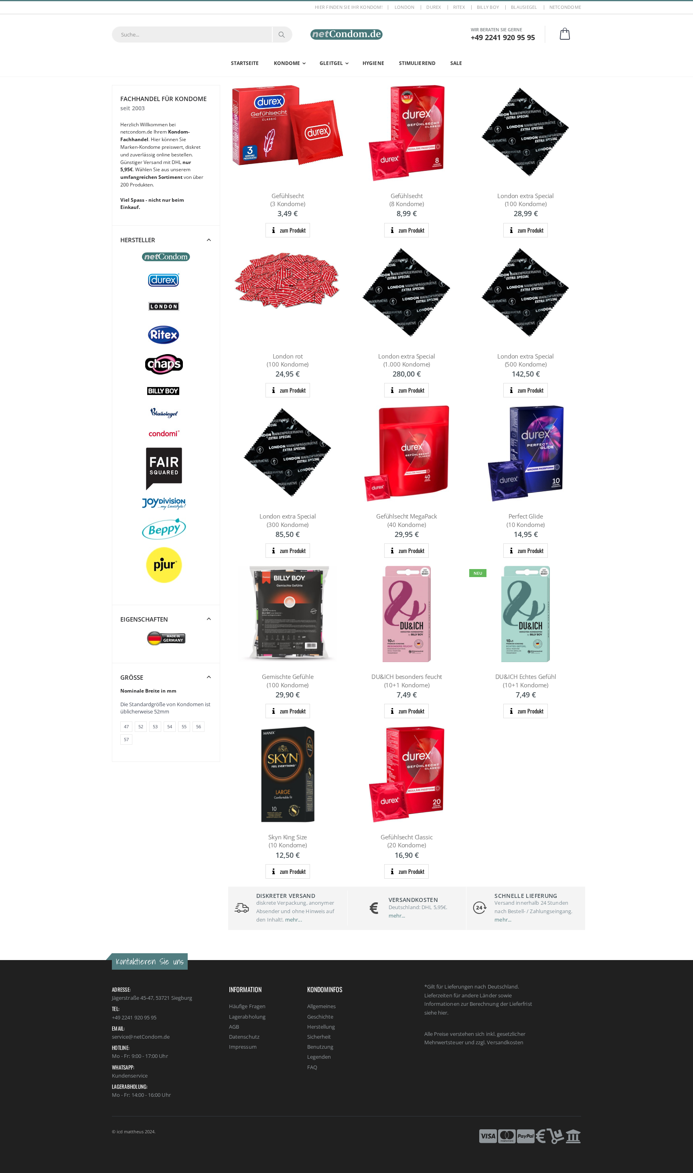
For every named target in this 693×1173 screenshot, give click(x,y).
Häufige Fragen (247, 1006)
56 (198, 726)
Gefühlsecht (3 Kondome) (287, 200)
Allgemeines (321, 1006)
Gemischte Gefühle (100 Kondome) (287, 681)
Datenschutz (244, 1036)
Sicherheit (319, 1036)
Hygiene (373, 63)
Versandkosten (505, 1042)
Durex (433, 7)
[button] (569, 34)
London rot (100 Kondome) (287, 360)
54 (169, 726)
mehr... (293, 919)
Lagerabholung (247, 1016)
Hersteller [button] (137, 240)
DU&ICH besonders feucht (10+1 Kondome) (406, 681)
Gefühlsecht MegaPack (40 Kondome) (406, 520)
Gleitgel (331, 63)
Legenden (319, 1056)
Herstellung (321, 1026)
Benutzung (320, 1046)
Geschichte (320, 1016)
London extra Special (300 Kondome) (287, 520)
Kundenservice (130, 1075)
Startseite (245, 63)
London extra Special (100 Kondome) (525, 200)
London (405, 7)
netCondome (565, 7)
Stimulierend (417, 63)
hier (442, 1012)
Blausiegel (524, 7)
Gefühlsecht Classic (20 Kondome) (406, 841)
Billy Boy (488, 7)
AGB (234, 1026)
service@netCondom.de (141, 1036)
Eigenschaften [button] (144, 619)
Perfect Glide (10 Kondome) (526, 520)
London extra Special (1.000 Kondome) (406, 360)
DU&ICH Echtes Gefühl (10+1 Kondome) (525, 681)
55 (184, 726)
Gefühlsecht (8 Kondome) (406, 200)
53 (155, 726)
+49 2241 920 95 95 (134, 1017)
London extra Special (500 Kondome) (525, 360)
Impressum (243, 1046)
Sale (456, 63)
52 (140, 726)
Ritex (459, 7)
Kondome (287, 63)
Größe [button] (131, 677)
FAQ (312, 1067)
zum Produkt (292, 230)
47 (126, 726)
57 (126, 739)
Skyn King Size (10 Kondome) (287, 841)
